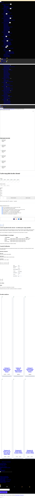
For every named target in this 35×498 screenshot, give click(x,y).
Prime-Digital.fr (17, 495)
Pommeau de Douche (7, 74)
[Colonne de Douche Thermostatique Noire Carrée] (18, 330)
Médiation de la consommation (6, 461)
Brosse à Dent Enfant (7, 87)
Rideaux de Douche (6, 77)
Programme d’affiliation (3, 466)
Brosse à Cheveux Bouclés (7, 92)
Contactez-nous (2, 470)
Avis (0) (1, 279)
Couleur (1, 178)
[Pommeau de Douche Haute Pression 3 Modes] (18, 413)
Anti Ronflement (4, 99)
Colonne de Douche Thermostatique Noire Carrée (18, 369)
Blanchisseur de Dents (5, 95)
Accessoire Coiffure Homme (6, 78)
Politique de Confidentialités (4, 476)
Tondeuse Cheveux (6, 79)
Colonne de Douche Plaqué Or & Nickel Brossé (29, 369)
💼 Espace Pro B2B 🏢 (3, 61)
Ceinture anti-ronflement (7, 101)
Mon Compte (2, 63)
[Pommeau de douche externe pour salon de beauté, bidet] (7, 413)
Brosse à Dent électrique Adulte (8, 89)
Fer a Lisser (5, 93)
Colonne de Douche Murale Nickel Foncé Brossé (7, 369)
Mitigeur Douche (6, 72)
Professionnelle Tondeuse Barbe (8, 81)
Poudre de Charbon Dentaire (8, 96)
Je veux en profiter (3, 492)
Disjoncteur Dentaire (7, 68)
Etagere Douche (6, 71)
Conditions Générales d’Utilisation (5, 481)
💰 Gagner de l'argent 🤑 (3, 60)
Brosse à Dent (4, 86)
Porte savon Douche (6, 73)
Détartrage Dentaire (6, 67)
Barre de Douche (6, 75)
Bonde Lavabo (6, 70)
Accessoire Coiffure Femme (6, 90)
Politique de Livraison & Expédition (5, 467)
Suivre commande (2, 480)
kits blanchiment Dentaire (7, 65)
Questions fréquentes (3, 463)
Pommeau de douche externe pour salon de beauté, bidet (6, 452)
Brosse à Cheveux (6, 91)
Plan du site (22, 495)
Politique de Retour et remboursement (5, 479)
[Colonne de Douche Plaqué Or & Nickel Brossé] (30, 330)
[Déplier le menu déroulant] (10, 78)
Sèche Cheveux (6, 94)
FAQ (0, 468)
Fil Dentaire (5, 83)
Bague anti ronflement (7, 100)
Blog (0, 469)
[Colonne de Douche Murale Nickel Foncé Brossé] (7, 330)
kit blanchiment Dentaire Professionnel (9, 66)
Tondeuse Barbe (6, 80)
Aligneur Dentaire (6, 84)
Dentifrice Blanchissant (7, 98)
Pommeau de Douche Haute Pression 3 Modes (18, 451)
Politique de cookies (3, 482)
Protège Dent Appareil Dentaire (8, 85)
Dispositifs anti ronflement (7, 103)
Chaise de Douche (6, 76)
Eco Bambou (4, 82)
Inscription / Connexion (3, 464)
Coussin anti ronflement (7, 102)
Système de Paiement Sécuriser (4, 477)
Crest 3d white (6, 97)
